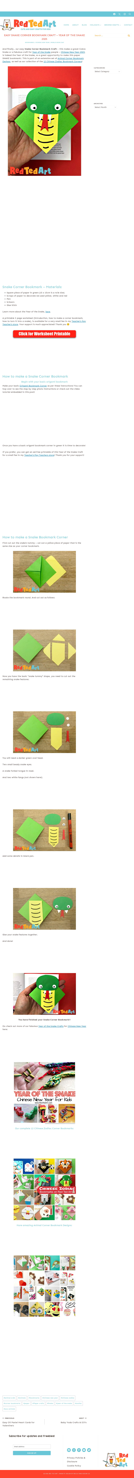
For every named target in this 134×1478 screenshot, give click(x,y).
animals (22, 1398)
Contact (128, 25)
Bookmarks (29, 42)
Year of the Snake (41, 52)
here (48, 311)
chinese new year (50, 1398)
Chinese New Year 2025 (73, 52)
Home (66, 25)
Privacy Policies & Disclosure (76, 1460)
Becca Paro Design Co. (82, 1473)
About (75, 25)
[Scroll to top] (129, 1470)
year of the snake (64, 1403)
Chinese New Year (42, 42)
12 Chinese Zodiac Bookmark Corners (63, 61)
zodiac (78, 1403)
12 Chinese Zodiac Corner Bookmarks (52, 1128)
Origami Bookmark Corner (33, 385)
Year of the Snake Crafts (51, 1026)
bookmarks (34, 1398)
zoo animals (9, 1409)
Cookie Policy (74, 1465)
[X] (119, 14)
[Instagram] (125, 14)
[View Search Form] (129, 14)
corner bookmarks (12, 1403)
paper (26, 1403)
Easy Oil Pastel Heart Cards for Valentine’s (18, 1422)
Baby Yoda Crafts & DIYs (73, 1420)
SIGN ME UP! (31, 1453)
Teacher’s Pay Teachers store (39, 455)
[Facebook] (114, 14)
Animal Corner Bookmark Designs (53, 1225)
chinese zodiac (67, 1398)
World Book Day (57, 42)
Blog (84, 25)
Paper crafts (38, 1403)
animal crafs (9, 1398)
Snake (50, 1403)
